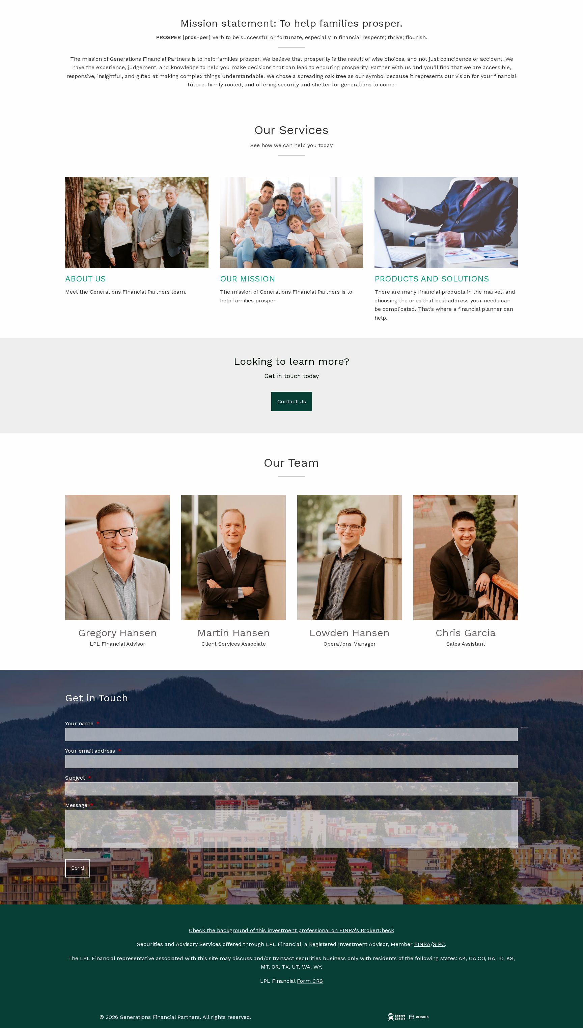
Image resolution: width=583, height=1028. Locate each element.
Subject (103, 778)
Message (105, 805)
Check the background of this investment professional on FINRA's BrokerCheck (291, 930)
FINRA (422, 944)
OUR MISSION (247, 278)
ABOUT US (85, 278)
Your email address (118, 751)
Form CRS (310, 981)
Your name (108, 723)
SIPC (439, 944)
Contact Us (291, 401)
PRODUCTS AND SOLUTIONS (431, 278)
